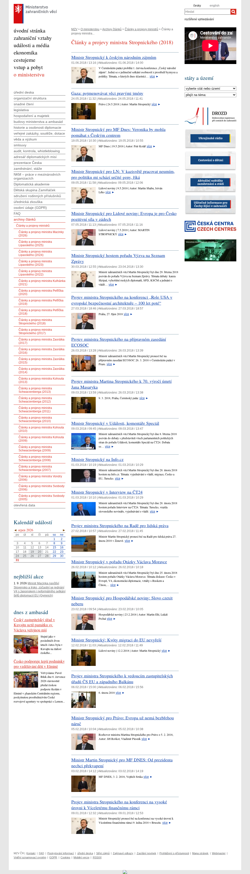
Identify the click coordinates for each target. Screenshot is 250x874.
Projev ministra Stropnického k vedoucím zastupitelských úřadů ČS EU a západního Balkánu (122, 678)
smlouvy (20, 145)
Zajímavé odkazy (123, 853)
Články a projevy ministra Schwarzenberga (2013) (35, 390)
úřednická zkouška (28, 202)
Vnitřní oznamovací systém (30, 857)
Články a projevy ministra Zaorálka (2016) (41, 351)
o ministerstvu (29, 74)
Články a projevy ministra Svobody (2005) (41, 497)
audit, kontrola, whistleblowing (37, 151)
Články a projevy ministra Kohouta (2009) (41, 439)
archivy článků (25, 219)
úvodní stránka (29, 30)
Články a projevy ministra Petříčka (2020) (41, 292)
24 (17, 556)
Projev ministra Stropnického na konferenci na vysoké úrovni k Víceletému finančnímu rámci (119, 804)
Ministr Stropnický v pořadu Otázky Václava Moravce (119, 562)
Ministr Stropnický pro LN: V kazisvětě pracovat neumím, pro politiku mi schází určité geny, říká (123, 174)
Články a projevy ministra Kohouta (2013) (41, 380)
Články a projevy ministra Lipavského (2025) (35, 243)
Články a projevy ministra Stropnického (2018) (35, 321)
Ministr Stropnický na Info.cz (97, 459)
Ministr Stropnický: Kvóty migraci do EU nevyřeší (116, 640)
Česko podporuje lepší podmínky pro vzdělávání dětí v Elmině (39, 664)
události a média (31, 45)
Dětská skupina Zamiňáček (34, 190)
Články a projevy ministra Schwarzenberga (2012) (35, 399)
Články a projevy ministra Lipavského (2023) (35, 263)
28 (47, 556)
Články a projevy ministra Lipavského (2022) (35, 272)
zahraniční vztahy (33, 37)
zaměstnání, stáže (28, 169)
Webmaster (219, 853)
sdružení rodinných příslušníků (37, 196)
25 (24, 556)
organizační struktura (30, 98)
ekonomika (25, 52)
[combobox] (207, 12)
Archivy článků (112, 29)
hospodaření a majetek (31, 116)
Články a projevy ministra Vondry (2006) (40, 478)
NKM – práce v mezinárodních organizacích (37, 176)
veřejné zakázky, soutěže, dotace (39, 133)
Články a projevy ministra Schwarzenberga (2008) (35, 458)
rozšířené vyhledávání (199, 19)
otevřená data (24, 505)
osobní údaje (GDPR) (30, 208)
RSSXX (97, 857)
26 (32, 556)
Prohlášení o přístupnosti (174, 853)
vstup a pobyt (28, 67)
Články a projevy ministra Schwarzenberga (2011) (35, 409)
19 (32, 552)
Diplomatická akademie (32, 184)
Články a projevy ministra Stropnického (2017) (35, 331)
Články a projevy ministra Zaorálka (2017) (41, 341)
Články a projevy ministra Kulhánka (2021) (42, 282)
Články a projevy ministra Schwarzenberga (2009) (35, 448)
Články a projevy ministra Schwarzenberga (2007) (35, 468)
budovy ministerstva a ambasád (38, 122)
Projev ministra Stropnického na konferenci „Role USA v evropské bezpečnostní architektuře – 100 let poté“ (121, 300)
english (214, 5)
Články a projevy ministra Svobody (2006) (41, 487)
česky (197, 5)
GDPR (53, 857)
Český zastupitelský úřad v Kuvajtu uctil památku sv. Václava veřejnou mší (34, 624)
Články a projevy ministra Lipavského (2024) (35, 253)
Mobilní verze (81, 857)
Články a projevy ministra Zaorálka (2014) (41, 370)
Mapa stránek (200, 853)
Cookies (65, 857)
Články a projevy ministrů (141, 29)
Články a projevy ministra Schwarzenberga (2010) (35, 419)
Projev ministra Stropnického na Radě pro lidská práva (119, 525)
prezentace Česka (28, 163)
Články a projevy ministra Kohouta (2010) (41, 429)
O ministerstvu (90, 29)
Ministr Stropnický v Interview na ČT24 (107, 492)
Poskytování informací (60, 853)
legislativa (21, 110)
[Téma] (210, 95)
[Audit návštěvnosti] (125, 872)
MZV (74, 29)
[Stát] (210, 88)
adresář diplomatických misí (35, 157)
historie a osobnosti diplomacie (37, 127)
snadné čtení (24, 104)
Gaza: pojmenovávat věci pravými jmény (107, 93)
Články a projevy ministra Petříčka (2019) (41, 302)
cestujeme (24, 59)
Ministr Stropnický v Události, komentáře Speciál (115, 423)
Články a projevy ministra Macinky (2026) (41, 233)
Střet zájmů (103, 853)
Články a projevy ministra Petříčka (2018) (41, 312)
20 (39, 552)
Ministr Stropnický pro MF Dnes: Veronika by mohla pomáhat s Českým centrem (118, 132)
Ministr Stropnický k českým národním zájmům (113, 57)
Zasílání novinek (146, 853)
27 (39, 556)
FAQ (17, 213)
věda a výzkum (25, 139)
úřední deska (24, 92)
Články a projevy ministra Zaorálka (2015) (41, 360)
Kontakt (30, 853)
